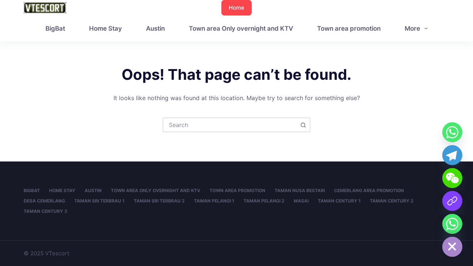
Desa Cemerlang (44, 201)
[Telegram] (452, 155)
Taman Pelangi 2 (264, 201)
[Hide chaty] (452, 247)
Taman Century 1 (339, 201)
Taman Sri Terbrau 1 (99, 201)
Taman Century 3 (45, 211)
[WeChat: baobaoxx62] (452, 178)
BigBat (55, 28)
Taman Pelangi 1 (214, 201)
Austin (155, 28)
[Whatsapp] (452, 132)
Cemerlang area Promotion (369, 190)
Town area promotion (349, 28)
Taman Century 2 (392, 201)
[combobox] (229, 124)
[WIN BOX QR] (452, 201)
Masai (301, 201)
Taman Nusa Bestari (300, 190)
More (412, 28)
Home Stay (105, 28)
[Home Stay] (452, 224)
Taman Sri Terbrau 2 (159, 201)
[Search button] (303, 125)
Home (236, 7)
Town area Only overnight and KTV (241, 28)
